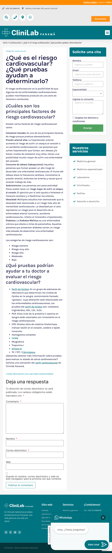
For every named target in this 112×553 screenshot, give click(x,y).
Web (8, 462)
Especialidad (79, 89)
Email (75, 70)
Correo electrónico (17, 450)
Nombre (11, 438)
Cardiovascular (15, 42)
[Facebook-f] (10, 532)
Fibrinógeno (28, 352)
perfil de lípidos (33, 306)
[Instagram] (6, 532)
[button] (6, 17)
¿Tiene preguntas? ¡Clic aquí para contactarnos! (30, 374)
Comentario (13, 401)
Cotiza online (90, 2)
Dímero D (17, 348)
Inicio (5, 42)
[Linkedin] (15, 532)
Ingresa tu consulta (82, 99)
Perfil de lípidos (20, 289)
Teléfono (77, 80)
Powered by (49, 535)
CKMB (15, 338)
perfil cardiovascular (46, 362)
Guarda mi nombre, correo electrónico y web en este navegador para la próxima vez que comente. (34, 477)
